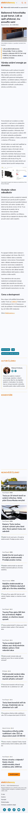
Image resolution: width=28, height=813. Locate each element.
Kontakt (3, 799)
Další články (14, 774)
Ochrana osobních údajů (8, 805)
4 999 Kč (14, 302)
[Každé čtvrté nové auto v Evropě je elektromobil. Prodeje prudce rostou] (14, 543)
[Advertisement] (14, 104)
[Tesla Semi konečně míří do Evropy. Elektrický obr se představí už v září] (14, 691)
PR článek (4, 671)
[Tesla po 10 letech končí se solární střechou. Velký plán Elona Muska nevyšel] (14, 484)
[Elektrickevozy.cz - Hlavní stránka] (8, 3)
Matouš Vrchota (5, 25)
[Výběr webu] (17, 3)
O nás (3, 794)
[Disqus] (14, 418)
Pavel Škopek (5, 492)
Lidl (13, 350)
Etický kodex (5, 802)
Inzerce (3, 797)
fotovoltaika (5, 350)
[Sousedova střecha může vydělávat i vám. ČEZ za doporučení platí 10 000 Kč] (14, 719)
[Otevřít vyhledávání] (22, 3)
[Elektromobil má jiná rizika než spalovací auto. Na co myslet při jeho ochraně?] (14, 662)
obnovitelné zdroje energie (10, 353)
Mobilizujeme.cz (10, 313)
